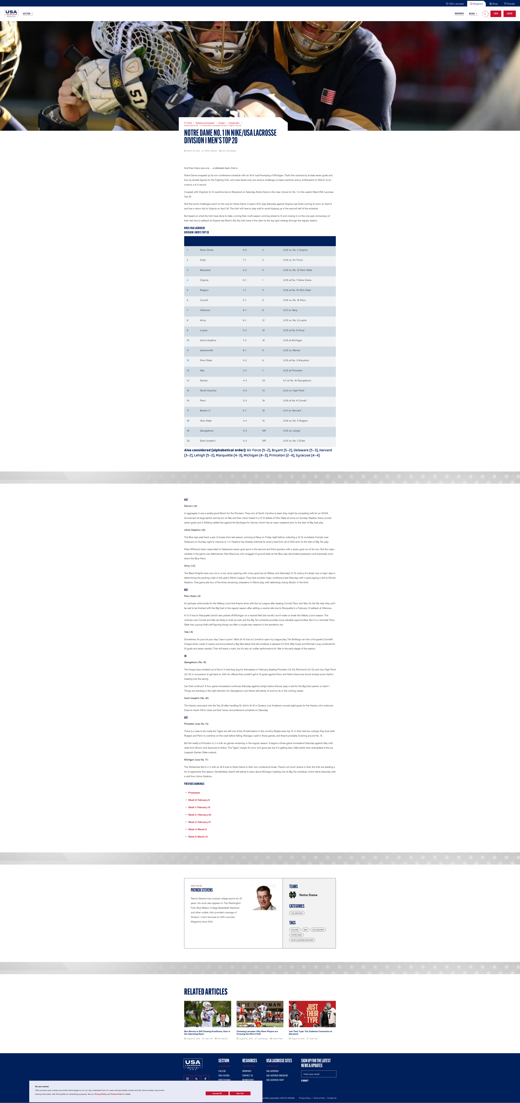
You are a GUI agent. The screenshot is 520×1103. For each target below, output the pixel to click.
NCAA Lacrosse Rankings (302, 940)
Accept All (217, 1093)
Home (189, 123)
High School (224, 1076)
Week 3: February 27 (199, 822)
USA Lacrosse (456, 3)
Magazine (478, 3)
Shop (495, 3)
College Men (234, 123)
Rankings (459, 14)
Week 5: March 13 (198, 836)
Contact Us (247, 1076)
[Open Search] (485, 14)
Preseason (194, 792)
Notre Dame (296, 935)
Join (496, 14)
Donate (511, 3)
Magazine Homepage (205, 123)
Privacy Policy (305, 1098)
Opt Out (240, 1093)
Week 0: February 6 (199, 800)
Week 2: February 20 (199, 814)
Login (510, 14)
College (221, 123)
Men (305, 929)
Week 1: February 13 (199, 807)
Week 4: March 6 (197, 829)
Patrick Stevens (202, 890)
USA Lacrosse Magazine (277, 1076)
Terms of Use (318, 1098)
